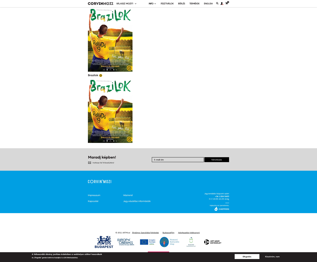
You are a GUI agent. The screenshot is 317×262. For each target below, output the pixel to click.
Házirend (128, 195)
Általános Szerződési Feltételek (145, 232)
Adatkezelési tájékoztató (189, 232)
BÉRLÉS (181, 3)
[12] (100, 75)
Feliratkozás (216, 160)
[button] (222, 3)
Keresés (218, 3)
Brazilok (93, 75)
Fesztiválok (167, 3)
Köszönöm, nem (272, 256)
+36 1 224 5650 (222, 196)
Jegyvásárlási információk (137, 201)
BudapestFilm (168, 232)
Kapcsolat (93, 201)
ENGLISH (208, 3)
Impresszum (94, 195)
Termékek (194, 3)
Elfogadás (247, 256)
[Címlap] (100, 3)
